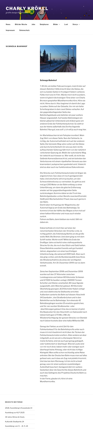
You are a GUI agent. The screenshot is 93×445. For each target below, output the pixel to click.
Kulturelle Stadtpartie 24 (14, 422)
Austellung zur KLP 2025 (14, 412)
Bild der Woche (21, 24)
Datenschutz (24, 30)
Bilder (55, 24)
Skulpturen (44, 24)
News (8, 24)
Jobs (33, 24)
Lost (66, 24)
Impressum (10, 30)
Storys (75, 24)
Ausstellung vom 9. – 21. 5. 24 (16, 426)
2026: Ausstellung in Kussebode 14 (18, 408)
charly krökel (27, 8)
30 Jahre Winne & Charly (14, 417)
